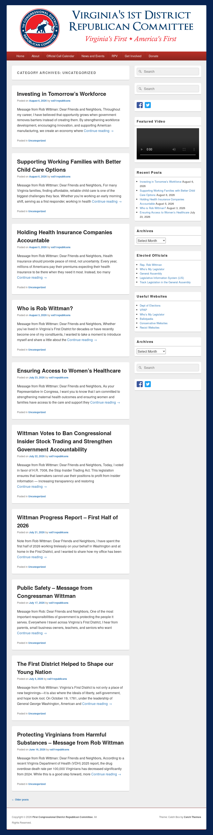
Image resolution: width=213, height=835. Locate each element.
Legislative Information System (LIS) (162, 278)
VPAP (143, 310)
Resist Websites (150, 327)
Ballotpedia (146, 319)
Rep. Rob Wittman (151, 265)
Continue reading (99, 130)
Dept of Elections (150, 305)
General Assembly (151, 273)
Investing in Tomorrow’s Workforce (61, 93)
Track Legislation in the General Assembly (165, 282)
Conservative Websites (154, 323)
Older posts (20, 799)
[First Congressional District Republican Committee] (106, 50)
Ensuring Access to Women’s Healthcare (69, 370)
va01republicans (61, 100)
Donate (153, 56)
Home (20, 56)
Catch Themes (192, 817)
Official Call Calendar (60, 56)
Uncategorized (37, 140)
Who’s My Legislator (152, 269)
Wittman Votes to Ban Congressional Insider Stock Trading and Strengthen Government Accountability (64, 441)
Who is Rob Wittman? (45, 308)
